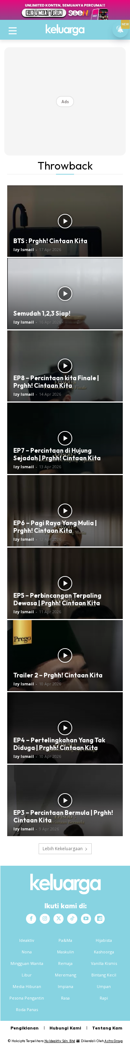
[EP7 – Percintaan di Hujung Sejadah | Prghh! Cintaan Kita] (65, 438)
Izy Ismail (23, 249)
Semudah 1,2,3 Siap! (41, 313)
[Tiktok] (72, 919)
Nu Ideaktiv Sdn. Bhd (59, 1041)
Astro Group (113, 1041)
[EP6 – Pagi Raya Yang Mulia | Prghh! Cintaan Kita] (65, 510)
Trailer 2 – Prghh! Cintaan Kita (58, 675)
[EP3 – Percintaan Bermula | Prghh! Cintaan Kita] (65, 800)
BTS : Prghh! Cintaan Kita (50, 241)
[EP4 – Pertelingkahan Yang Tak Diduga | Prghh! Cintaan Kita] (65, 728)
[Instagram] (45, 919)
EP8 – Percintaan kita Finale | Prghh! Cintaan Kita (56, 381)
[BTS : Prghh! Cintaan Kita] (65, 221)
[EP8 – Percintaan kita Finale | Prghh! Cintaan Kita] (65, 366)
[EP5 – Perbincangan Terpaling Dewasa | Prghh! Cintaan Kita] (65, 583)
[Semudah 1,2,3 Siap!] (65, 293)
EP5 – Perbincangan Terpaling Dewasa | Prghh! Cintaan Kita (57, 599)
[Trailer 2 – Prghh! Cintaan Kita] (65, 655)
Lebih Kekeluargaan (63, 849)
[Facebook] (31, 919)
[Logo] (65, 30)
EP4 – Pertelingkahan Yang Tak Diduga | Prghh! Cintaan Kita (59, 743)
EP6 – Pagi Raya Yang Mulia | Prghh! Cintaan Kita (55, 526)
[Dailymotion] (100, 919)
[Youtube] (86, 919)
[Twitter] (58, 919)
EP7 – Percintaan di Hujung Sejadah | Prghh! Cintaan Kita (57, 454)
